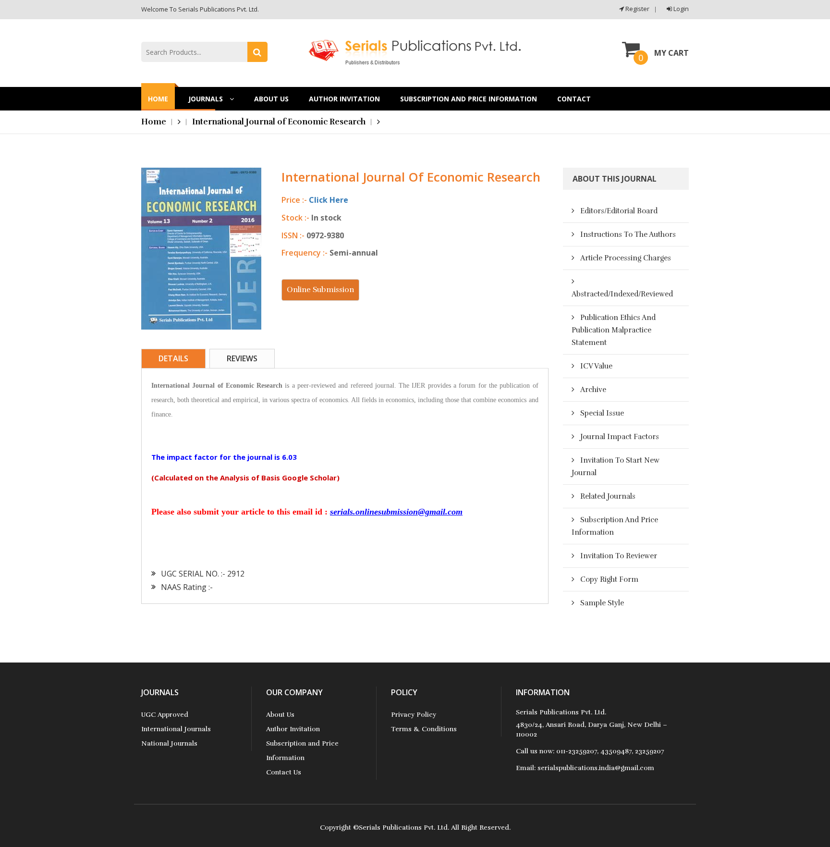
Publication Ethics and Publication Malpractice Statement (614, 330)
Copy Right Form (609, 579)
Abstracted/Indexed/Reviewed (622, 294)
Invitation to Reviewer (618, 556)
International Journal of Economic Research (279, 122)
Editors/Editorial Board (619, 211)
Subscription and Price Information (468, 98)
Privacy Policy (413, 715)
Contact (574, 98)
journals (206, 98)
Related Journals (607, 496)
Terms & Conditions (424, 729)
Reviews (242, 358)
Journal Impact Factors (619, 436)
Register (636, 8)
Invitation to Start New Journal (615, 466)
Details (173, 358)
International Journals (176, 729)
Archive (593, 389)
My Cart (671, 53)
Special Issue (602, 413)
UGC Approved (164, 715)
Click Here (328, 200)
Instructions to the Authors (628, 234)
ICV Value (596, 366)
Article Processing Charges (625, 258)
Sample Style (602, 603)
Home (158, 98)
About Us (271, 98)
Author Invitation (344, 98)
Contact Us (283, 772)
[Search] (257, 52)
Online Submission (320, 290)
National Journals (169, 743)
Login (680, 8)
